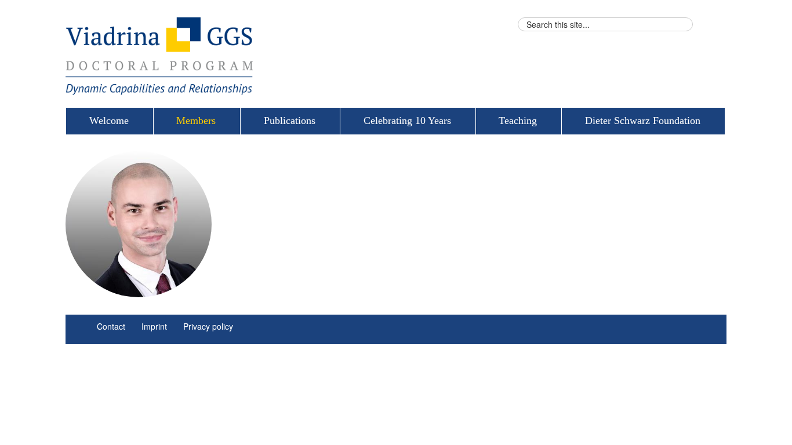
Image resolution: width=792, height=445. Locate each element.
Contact (111, 326)
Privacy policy (208, 326)
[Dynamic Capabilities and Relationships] (283, 56)
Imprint (154, 326)
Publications (289, 120)
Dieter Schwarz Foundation (642, 120)
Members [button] (196, 120)
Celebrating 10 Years (407, 120)
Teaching (518, 120)
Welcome (109, 120)
